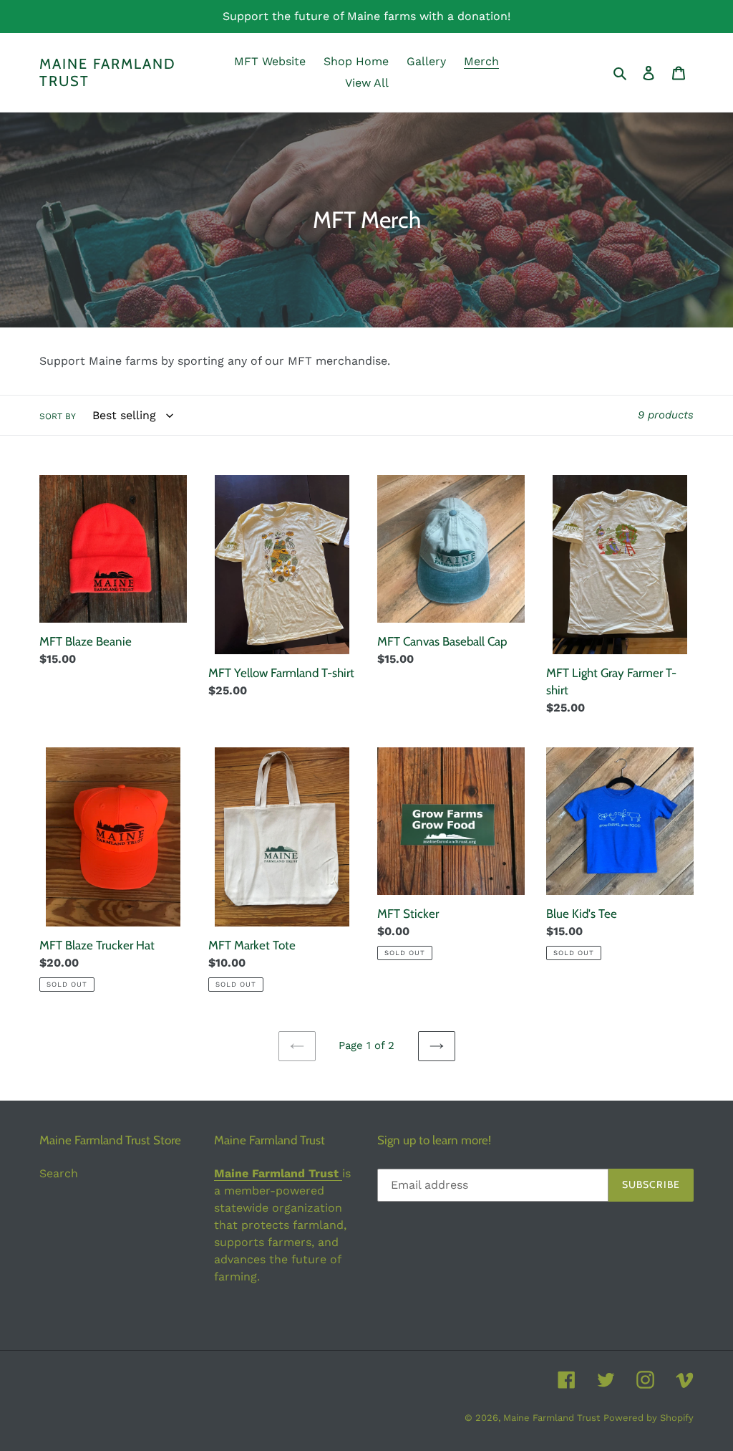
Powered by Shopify (648, 1417)
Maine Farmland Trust (107, 72)
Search (58, 1173)
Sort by (57, 416)
